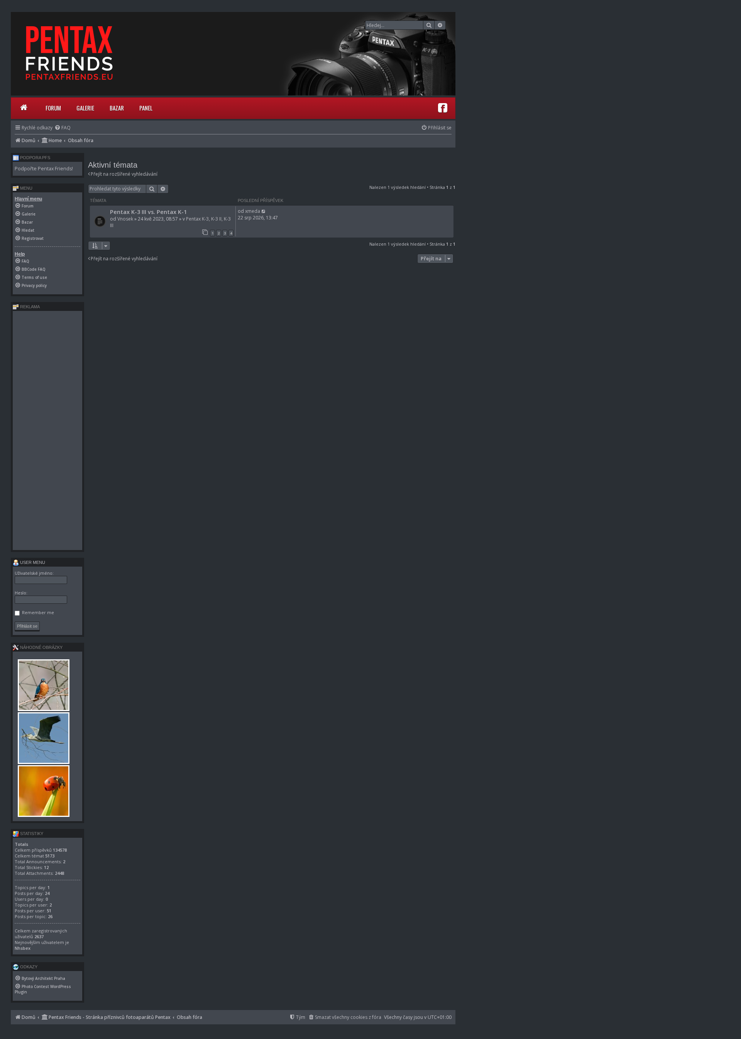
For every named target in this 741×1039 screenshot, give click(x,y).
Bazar (117, 108)
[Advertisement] (47, 430)
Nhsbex (22, 948)
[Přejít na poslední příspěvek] (263, 211)
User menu (32, 562)
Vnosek (125, 219)
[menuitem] (62, 127)
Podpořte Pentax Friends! (44, 168)
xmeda (252, 211)
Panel (145, 108)
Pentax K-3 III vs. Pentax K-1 (148, 212)
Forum (53, 108)
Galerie (85, 108)
